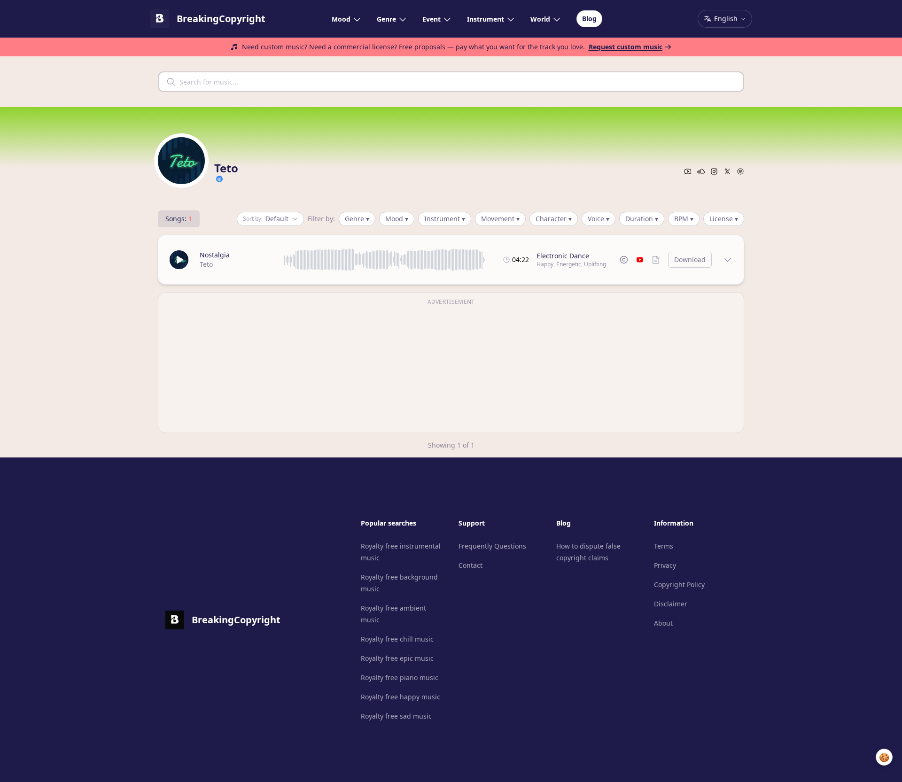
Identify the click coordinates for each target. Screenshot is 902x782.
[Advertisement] (451, 368)
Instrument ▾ (444, 218)
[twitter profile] (727, 171)
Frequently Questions (492, 546)
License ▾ (723, 218)
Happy (545, 264)
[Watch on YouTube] (640, 259)
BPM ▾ (683, 218)
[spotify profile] (740, 171)
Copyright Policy (679, 584)
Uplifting (595, 264)
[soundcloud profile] (701, 171)
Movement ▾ (500, 218)
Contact (470, 565)
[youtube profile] (688, 171)
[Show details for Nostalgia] (727, 259)
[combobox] (451, 81)
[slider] (385, 259)
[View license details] (624, 259)
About (663, 623)
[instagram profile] (714, 171)
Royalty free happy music (400, 696)
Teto (206, 264)
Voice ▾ (598, 218)
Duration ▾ (641, 218)
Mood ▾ (396, 218)
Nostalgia (215, 254)
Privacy (665, 565)
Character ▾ (554, 218)
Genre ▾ (357, 218)
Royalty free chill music (397, 639)
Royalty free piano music (399, 677)
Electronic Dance (563, 255)
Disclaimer (670, 603)
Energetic (568, 264)
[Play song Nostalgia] (179, 259)
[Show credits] (656, 259)
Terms (663, 546)
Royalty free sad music (396, 716)
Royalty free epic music (397, 658)
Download (690, 259)
